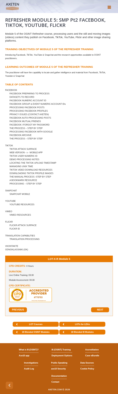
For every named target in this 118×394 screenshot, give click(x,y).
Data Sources (87, 363)
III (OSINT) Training (61, 349)
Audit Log (29, 368)
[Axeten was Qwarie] (12, 6)
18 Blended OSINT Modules (36, 332)
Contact (55, 382)
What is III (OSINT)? (29, 349)
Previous (18, 309)
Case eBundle (92, 355)
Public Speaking (59, 363)
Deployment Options (62, 355)
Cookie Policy (87, 368)
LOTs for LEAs (82, 324)
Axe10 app (24, 355)
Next (100, 309)
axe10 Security (58, 368)
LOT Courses (35, 324)
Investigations (31, 363)
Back (9, 385)
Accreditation (92, 349)
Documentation (59, 376)
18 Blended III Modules (82, 332)
